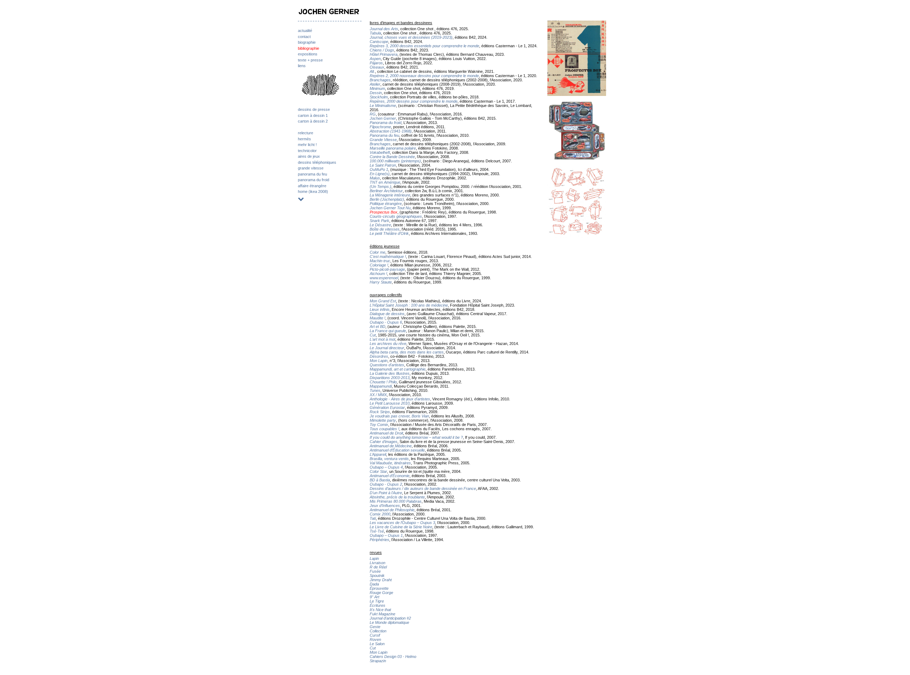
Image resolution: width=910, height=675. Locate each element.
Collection (378, 631)
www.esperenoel (384, 278)
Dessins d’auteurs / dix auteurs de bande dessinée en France (423, 488)
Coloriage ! (379, 265)
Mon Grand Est (383, 301)
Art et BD (377, 326)
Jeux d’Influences (385, 505)
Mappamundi (381, 386)
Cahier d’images (383, 441)
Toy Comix (379, 424)
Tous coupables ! (384, 429)
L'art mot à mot (382, 339)
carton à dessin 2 (313, 121)
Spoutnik (377, 575)
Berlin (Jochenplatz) (387, 199)
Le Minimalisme (383, 105)
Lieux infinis (380, 309)
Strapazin (378, 661)
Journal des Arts (384, 29)
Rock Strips (380, 412)
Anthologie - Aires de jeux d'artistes (400, 399)
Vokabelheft (380, 152)
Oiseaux (377, 67)
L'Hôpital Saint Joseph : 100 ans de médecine (409, 305)
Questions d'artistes (387, 365)
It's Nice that (380, 610)
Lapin (374, 558)
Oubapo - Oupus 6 (386, 322)
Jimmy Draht (381, 580)
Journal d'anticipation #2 (390, 618)
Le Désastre (380, 225)
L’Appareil (378, 454)
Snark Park (379, 220)
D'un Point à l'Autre (386, 493)
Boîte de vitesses (385, 229)
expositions (307, 54)
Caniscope (379, 41)
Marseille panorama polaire (393, 148)
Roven (375, 639)
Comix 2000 (380, 514)
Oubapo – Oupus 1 (386, 535)
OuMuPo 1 (379, 169)
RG (373, 114)
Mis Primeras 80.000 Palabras (396, 501)
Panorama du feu (384, 135)
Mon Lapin (378, 360)
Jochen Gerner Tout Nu (390, 208)
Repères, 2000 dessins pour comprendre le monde (413, 101)
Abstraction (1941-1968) (391, 131)
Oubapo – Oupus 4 (386, 467)
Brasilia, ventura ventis (389, 459)
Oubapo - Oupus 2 (386, 484)
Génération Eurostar (387, 407)
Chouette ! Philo (383, 382)
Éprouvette (379, 588)
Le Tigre (377, 601)
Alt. (372, 71)
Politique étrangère (386, 203)
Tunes (375, 390)
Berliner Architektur (386, 191)
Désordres (379, 356)
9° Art (374, 597)
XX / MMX (378, 395)
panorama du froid (313, 180)
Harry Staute (381, 282)
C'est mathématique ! (388, 256)
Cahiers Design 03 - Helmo (393, 656)
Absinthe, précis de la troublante (397, 497)
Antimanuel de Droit (386, 433)
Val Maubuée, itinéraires (390, 463)
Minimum (377, 88)
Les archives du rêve (388, 343)
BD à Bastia (380, 480)
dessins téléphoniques (317, 162)
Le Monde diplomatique (389, 622)
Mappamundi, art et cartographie (397, 369)
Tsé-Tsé (377, 531)
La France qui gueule (388, 331)
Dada (374, 584)
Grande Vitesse (383, 139)
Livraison (377, 563)
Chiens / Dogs (382, 50)
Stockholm (379, 97)
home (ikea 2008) (313, 191)
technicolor (307, 150)
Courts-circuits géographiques (396, 216)
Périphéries (379, 540)
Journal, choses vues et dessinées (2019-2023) (411, 37)
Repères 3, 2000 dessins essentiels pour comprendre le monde (424, 46)
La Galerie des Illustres (390, 373)
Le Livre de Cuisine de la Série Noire (401, 527)
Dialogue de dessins (387, 314)
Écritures (377, 605)
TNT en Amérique (385, 182)
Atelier (375, 84)
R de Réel (378, 567)
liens (302, 66)
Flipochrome (380, 127)
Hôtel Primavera (383, 54)
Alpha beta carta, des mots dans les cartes (407, 352)
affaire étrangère (312, 186)
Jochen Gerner (383, 118)
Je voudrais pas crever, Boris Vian (399, 416)
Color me (377, 252)
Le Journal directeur (387, 348)
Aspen (375, 58)
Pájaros (376, 63)
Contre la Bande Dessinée (392, 157)
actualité (305, 30)
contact (304, 36)
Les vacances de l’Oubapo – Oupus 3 (402, 522)
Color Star (378, 471)
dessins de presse (314, 109)
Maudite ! (377, 318)
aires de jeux (309, 156)
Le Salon (377, 644)
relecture (305, 133)
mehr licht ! (307, 144)
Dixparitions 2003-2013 (390, 378)
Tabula (375, 33)
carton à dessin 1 (313, 115)
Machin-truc (380, 261)
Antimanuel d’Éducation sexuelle (397, 450)
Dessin (376, 93)
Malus (375, 178)
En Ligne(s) (380, 174)
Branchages (380, 80)
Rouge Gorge (381, 592)
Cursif (375, 635)
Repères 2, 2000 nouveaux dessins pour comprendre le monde (424, 76)
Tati (373, 518)
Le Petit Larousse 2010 (390, 403)
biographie (307, 42)
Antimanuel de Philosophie (392, 510)
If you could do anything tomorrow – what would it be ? (416, 437)
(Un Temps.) (380, 186)
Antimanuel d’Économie (390, 476)
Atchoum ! (378, 273)
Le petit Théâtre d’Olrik (389, 233)
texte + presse (310, 60)
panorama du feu (312, 174)
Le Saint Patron (383, 165)
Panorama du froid (385, 122)
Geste (375, 627)
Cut (373, 335)
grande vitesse (310, 168)
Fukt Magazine (382, 614)
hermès (304, 139)
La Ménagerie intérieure (390, 195)
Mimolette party (383, 420)
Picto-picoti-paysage (387, 269)
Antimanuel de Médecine (391, 446)
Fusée (375, 571)
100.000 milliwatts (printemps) (395, 161)
